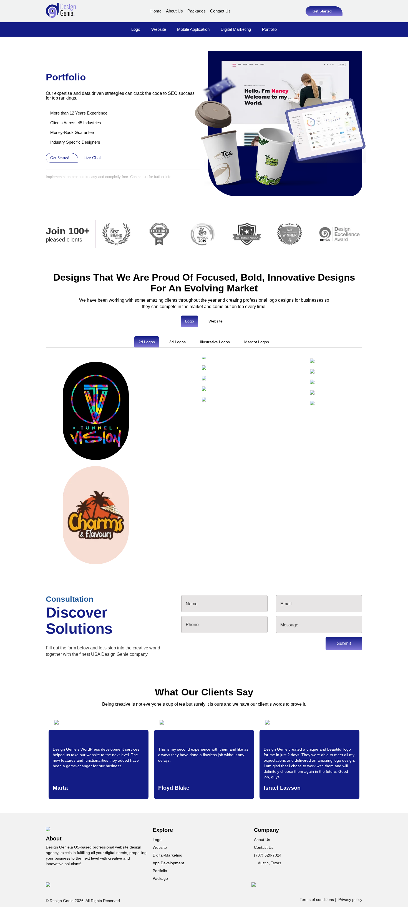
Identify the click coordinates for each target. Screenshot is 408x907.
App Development (168, 863)
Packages (196, 11)
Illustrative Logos (215, 342)
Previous (37, 461)
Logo (135, 29)
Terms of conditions (317, 899)
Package (160, 878)
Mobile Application (193, 29)
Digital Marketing (236, 29)
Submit (344, 643)
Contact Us (220, 11)
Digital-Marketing (167, 855)
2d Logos (146, 342)
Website (158, 29)
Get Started (323, 11)
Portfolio (269, 29)
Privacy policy (350, 899)
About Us (174, 11)
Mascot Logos (256, 342)
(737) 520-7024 (267, 855)
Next (370, 461)
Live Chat (93, 157)
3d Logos (177, 342)
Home (156, 11)
